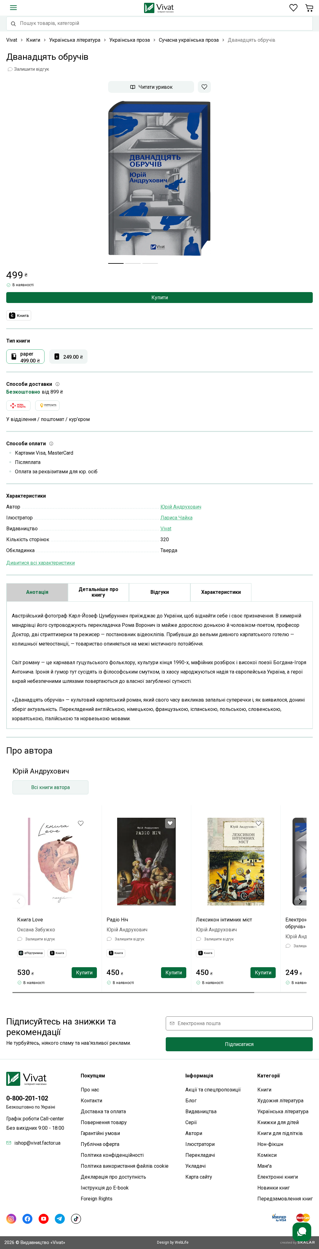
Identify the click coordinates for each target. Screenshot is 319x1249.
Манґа (264, 1166)
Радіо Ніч (117, 920)
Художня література (280, 1101)
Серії (191, 1122)
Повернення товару (104, 1122)
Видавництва (201, 1111)
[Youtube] (44, 1219)
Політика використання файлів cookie (125, 1166)
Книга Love (30, 920)
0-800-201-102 (27, 1098)
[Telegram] (60, 1219)
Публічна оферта (100, 1144)
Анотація (37, 592)
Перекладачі (200, 1155)
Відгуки (159, 592)
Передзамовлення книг (285, 1199)
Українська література (282, 1111)
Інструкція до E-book (105, 1188)
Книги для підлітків (280, 1133)
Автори (193, 1133)
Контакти (91, 1101)
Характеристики (221, 592)
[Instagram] (11, 1219)
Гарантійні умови (100, 1133)
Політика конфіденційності (112, 1155)
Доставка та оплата (103, 1111)
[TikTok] (76, 1219)
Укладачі (195, 1166)
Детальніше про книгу (98, 592)
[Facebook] (27, 1219)
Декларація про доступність (113, 1177)
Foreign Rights (96, 1199)
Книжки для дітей (278, 1122)
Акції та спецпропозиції (213, 1090)
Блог (191, 1101)
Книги (264, 1090)
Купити (159, 297)
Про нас (90, 1090)
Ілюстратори (200, 1144)
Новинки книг (273, 1188)
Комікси (267, 1155)
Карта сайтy (198, 1177)
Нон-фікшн (270, 1144)
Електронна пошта (199, 1023)
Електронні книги (277, 1177)
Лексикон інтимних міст (224, 920)
